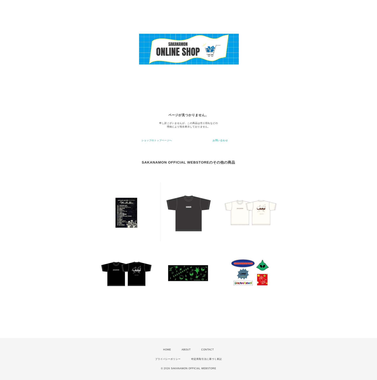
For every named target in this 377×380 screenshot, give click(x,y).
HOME (167, 349)
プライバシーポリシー (168, 359)
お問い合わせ (220, 140)
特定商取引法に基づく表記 (206, 359)
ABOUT (186, 349)
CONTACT (207, 349)
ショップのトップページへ (156, 140)
